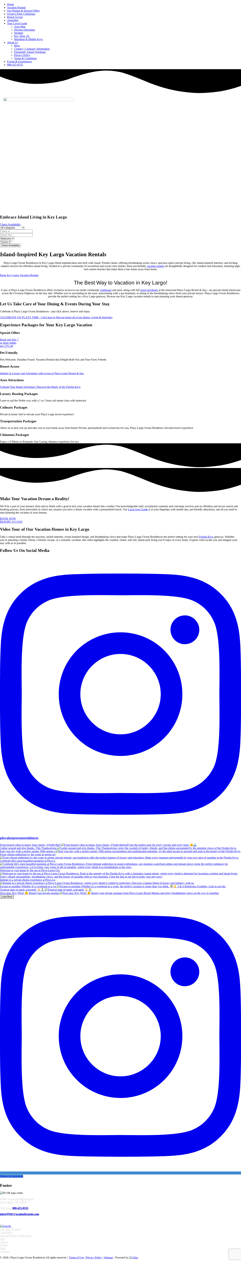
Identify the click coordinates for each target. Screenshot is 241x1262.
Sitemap (108, 1257)
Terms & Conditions (25, 58)
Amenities (12, 20)
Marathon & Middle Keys (28, 39)
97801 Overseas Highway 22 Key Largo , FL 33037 (17, 1200)
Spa (2, 1238)
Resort (4, 1241)
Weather (18, 32)
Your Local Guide (17, 23)
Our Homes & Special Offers (23, 10)
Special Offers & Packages (15, 1235)
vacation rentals (155, 266)
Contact (5, 1251)
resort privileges (149, 290)
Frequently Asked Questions (30, 51)
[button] (120, 203)
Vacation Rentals (16, 7)
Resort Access (15, 17)
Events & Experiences (19, 61)
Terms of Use (76, 1257)
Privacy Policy (22, 55)
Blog (17, 45)
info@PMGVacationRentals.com (19, 1214)
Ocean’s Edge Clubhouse (21, 13)
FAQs (3, 1245)
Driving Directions (24, 29)
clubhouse (106, 290)
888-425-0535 (15, 64)
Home (10, 4)
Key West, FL (22, 36)
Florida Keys (206, 536)
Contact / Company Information (32, 48)
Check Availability (10, 245)
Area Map (19, 26)
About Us (12, 42)
